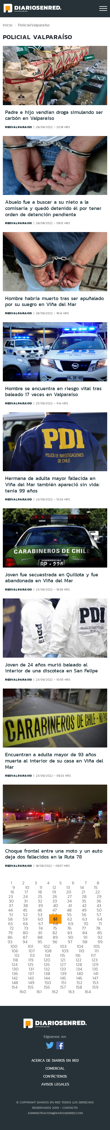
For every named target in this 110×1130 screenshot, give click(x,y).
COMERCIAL (55, 1068)
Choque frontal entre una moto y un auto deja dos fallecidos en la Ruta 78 (53, 854)
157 (63, 987)
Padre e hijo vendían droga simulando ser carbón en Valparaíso (54, 115)
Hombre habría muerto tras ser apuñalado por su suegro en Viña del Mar (54, 301)
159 (95, 987)
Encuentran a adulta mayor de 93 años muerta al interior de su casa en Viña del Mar (54, 760)
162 (55, 992)
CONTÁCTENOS (55, 1076)
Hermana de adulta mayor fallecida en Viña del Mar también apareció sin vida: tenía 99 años (52, 484)
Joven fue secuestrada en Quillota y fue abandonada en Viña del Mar (51, 578)
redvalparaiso (18, 127)
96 (55, 942)
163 (71, 992)
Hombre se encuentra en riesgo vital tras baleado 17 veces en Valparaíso (53, 391)
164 (88, 992)
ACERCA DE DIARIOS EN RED (55, 1060)
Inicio (7, 25)
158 (79, 987)
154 (14, 987)
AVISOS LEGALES (55, 1084)
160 (22, 992)
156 (47, 987)
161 (39, 992)
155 (31, 987)
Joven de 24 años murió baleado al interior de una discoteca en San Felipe (51, 668)
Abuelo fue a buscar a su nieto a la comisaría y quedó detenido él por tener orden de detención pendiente (53, 208)
